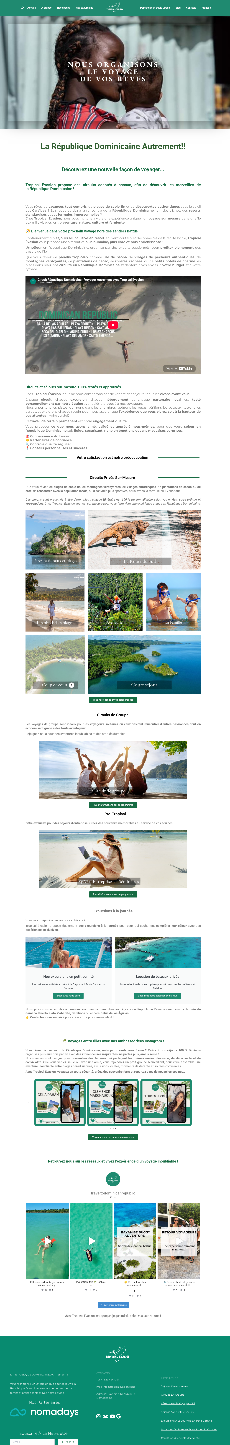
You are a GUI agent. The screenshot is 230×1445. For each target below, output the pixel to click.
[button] (28, 1102)
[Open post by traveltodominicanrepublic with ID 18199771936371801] (47, 1241)
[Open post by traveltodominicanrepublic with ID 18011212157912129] (135, 1241)
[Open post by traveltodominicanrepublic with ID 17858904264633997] (179, 1241)
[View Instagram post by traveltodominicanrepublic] (65, 1275)
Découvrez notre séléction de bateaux (157, 995)
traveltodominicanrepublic (47, 1206)
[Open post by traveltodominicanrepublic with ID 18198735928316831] (91, 1241)
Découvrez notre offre (68, 995)
